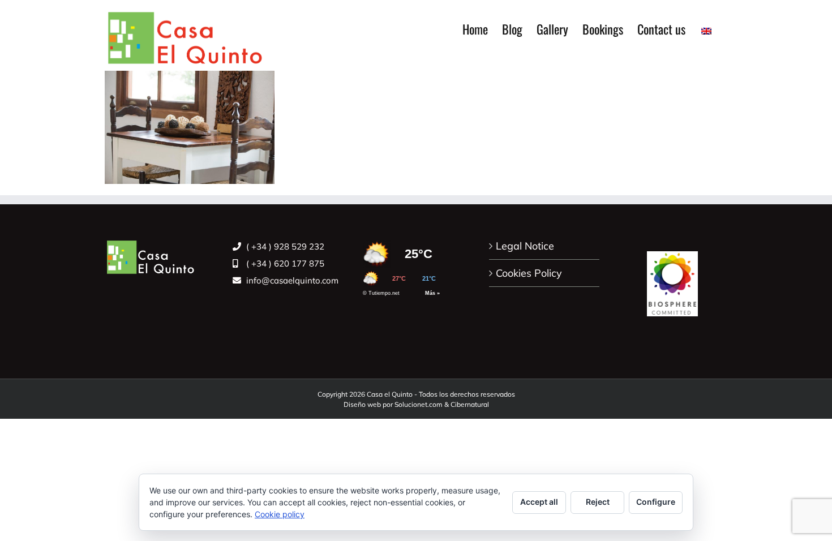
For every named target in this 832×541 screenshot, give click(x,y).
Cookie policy (280, 514)
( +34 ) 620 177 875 (284, 263)
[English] (706, 29)
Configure (655, 501)
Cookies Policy (529, 273)
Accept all (539, 501)
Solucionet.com (418, 404)
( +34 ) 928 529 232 (284, 246)
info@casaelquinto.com (291, 280)
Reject (598, 501)
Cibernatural (470, 404)
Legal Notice (525, 245)
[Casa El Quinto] (672, 277)
